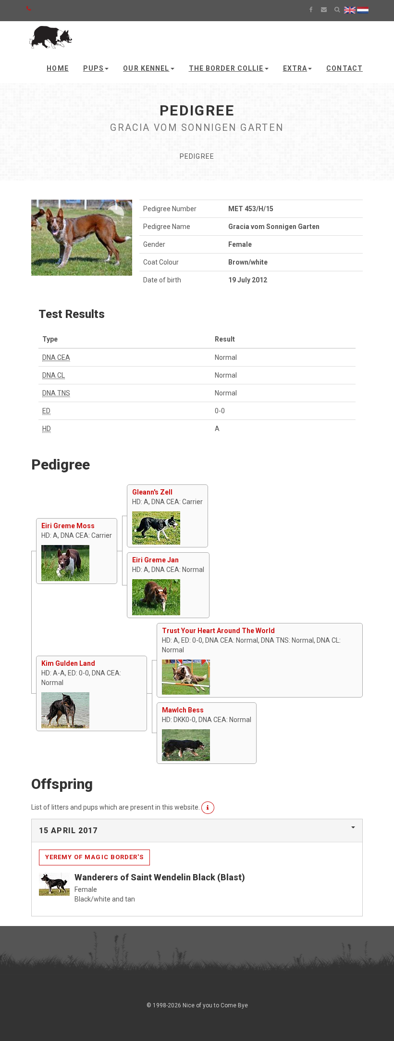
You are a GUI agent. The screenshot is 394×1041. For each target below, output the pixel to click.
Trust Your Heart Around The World (218, 631)
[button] (207, 807)
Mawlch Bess (183, 710)
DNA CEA (56, 357)
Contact (344, 68)
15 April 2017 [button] (68, 830)
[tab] (197, 830)
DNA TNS (56, 393)
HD (46, 428)
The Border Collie (226, 68)
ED (46, 411)
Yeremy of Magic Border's (94, 857)
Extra (295, 68)
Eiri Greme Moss (68, 526)
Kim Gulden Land (68, 663)
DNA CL (53, 375)
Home (57, 68)
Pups (93, 68)
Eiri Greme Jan (155, 560)
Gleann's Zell (152, 492)
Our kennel (146, 68)
